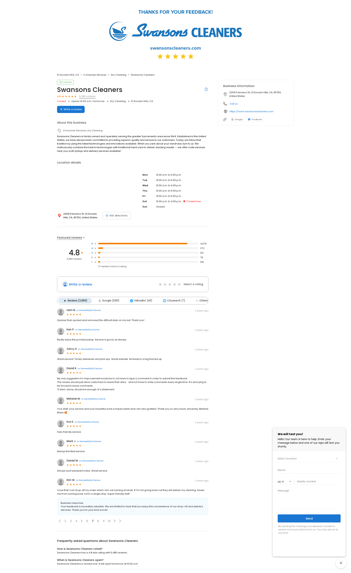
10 (109, 521)
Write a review (73, 109)
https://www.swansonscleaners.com (251, 111)
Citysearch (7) (176, 300)
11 (115, 521)
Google (238, 119)
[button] (59, 521)
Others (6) (205, 300)
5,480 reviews (87, 96)
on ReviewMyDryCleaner (88, 310)
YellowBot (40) (143, 300)
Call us (233, 103)
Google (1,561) (110, 300)
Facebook (257, 119)
